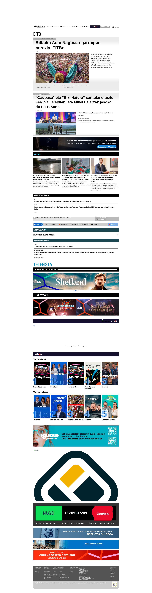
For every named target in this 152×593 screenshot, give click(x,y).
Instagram (112, 571)
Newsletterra (113, 567)
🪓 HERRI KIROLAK (94, 224)
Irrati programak (47, 577)
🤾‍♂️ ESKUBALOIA (83, 224)
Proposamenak (47, 269)
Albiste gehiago (41, 195)
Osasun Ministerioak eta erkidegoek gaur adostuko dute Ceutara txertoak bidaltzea (62, 201)
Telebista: (38, 567)
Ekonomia (55, 570)
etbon (44, 295)
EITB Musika (47, 574)
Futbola (61, 568)
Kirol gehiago (62, 574)
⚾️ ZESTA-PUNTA (73, 224)
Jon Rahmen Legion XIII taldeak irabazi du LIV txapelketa (53, 246)
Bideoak (37, 571)
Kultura (54, 573)
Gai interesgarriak (84, 575)
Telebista (63, 26)
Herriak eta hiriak (84, 576)
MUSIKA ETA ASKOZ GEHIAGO (101, 523)
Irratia (69, 27)
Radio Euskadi (47, 570)
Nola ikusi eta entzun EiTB (86, 578)
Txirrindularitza (62, 570)
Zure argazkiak (103, 217)
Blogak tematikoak (84, 577)
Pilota (60, 571)
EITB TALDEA (105, 26)
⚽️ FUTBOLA (54, 224)
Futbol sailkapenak (63, 575)
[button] (75, 290)
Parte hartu (82, 573)
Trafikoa (81, 569)
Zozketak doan (83, 571)
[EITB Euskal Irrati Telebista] (39, 26)
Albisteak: (56, 567)
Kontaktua (98, 583)
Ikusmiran (55, 574)
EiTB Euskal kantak (48, 575)
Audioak (71, 571)
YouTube (112, 576)
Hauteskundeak (83, 570)
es (118, 27)
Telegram (112, 573)
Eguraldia (55, 575)
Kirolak (56, 26)
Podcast (46, 578)
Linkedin (112, 575)
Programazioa (38, 568)
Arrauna (61, 573)
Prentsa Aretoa (83, 579)
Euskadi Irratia (47, 568)
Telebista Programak (39, 570)
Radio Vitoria (47, 571)
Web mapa (104, 583)
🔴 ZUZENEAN (112, 224)
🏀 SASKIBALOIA (63, 224)
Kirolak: (61, 567)
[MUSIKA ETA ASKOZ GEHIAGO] (102, 512)
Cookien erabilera (72, 583)
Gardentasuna (92, 583)
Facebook (112, 568)
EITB (37, 34)
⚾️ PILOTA (46, 224)
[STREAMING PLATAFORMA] (75, 512)
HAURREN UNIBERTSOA (46, 523)
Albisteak (50, 26)
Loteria (81, 572)
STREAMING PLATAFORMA (73, 523)
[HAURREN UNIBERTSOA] (49, 512)
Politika (54, 571)
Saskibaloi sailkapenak (64, 577)
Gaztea (46, 573)
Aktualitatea (55, 568)
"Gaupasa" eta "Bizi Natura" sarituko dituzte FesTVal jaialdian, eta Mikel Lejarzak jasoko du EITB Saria (74, 102)
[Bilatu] (113, 27)
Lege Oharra (64, 583)
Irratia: (46, 567)
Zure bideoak (102, 219)
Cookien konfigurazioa (82, 583)
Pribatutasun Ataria (56, 583)
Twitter (111, 570)
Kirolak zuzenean (63, 578)
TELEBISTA (42, 264)
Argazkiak (72, 570)
